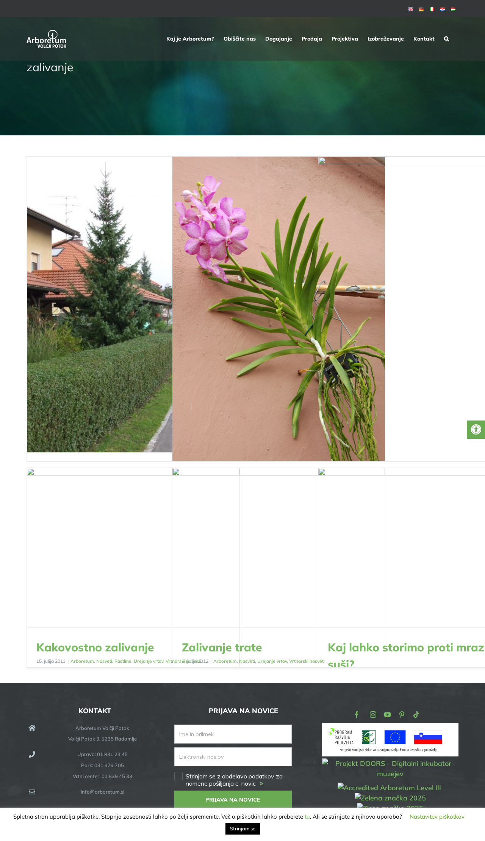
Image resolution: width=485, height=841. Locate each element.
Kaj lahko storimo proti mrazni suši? (424, 548)
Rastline (122, 661)
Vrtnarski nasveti (307, 661)
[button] (446, 38)
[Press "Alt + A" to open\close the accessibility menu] (476, 429)
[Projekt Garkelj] (390, 728)
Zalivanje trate (278, 548)
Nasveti (104, 661)
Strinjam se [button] (242, 828)
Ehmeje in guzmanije (424, 316)
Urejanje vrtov (148, 661)
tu (307, 816)
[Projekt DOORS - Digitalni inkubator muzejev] (390, 763)
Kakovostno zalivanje (133, 548)
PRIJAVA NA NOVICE (232, 799)
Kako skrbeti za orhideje (278, 316)
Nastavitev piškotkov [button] (437, 816)
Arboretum (82, 661)
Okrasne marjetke (133, 305)
